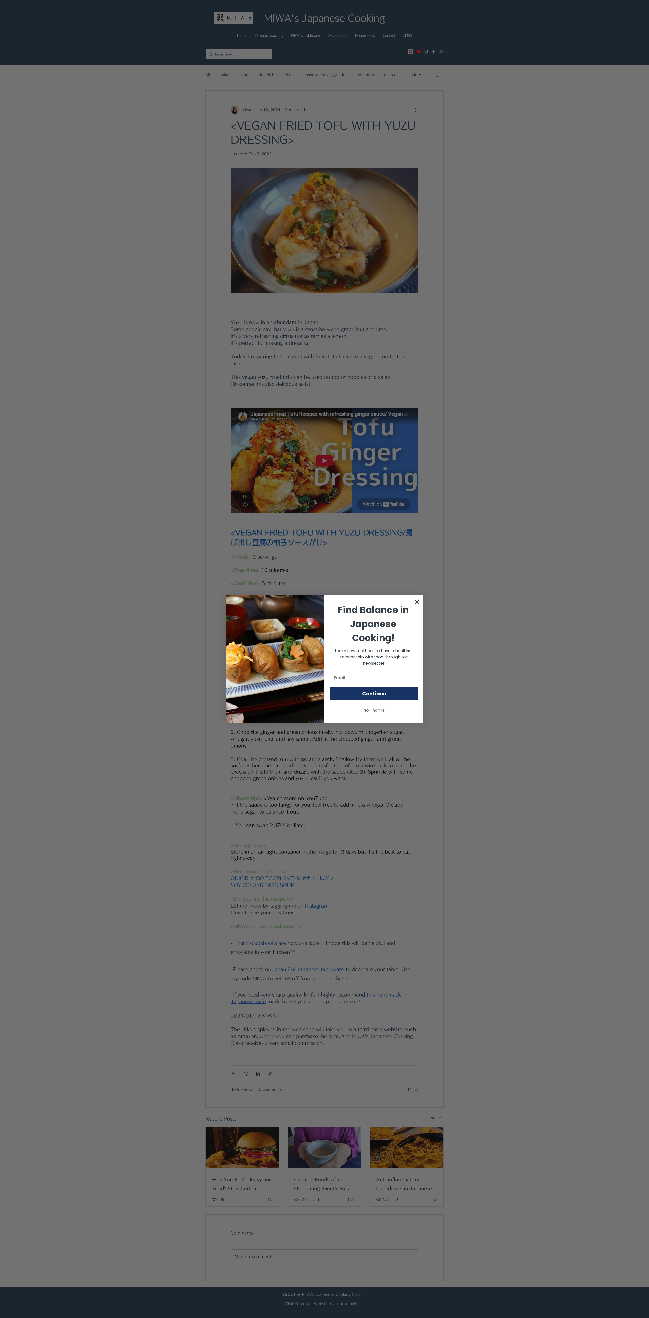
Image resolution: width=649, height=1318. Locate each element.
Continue (374, 693)
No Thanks (374, 710)
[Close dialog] (416, 602)
